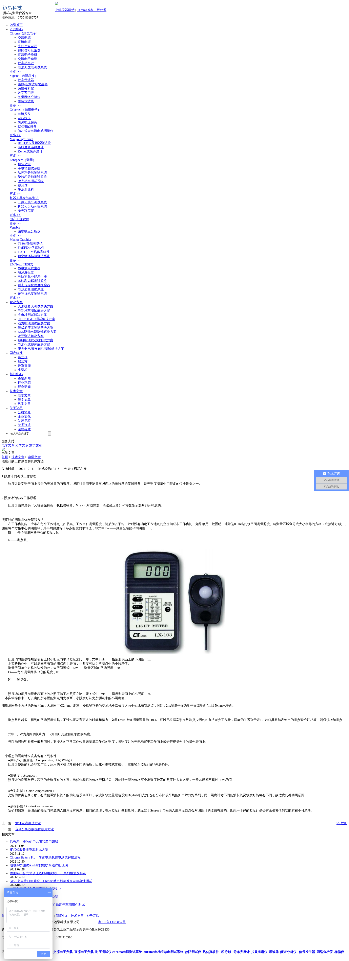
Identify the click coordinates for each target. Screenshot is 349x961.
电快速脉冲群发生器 (32, 276)
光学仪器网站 (65, 10)
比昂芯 (22, 370)
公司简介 (24, 412)
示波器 (274, 952)
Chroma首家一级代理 (91, 10)
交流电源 (24, 37)
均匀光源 (24, 164)
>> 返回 (341, 823)
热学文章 (24, 403)
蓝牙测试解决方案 (31, 336)
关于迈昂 (16, 408)
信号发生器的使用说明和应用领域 (34, 841)
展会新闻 (24, 387)
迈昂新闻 (24, 378)
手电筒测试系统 (29, 168)
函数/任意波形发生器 (33, 84)
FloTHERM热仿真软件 (34, 252)
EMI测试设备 (27, 126)
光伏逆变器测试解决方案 (35, 327)
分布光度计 (241, 952)
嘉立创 (22, 357)
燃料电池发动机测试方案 (35, 340)
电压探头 (24, 118)
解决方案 (16, 302)
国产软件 (16, 353)
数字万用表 (26, 92)
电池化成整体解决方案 (34, 344)
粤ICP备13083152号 (112, 922)
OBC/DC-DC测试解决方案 (36, 319)
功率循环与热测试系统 (34, 256)
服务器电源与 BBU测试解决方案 (41, 348)
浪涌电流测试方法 (28, 823)
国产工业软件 (19, 219)
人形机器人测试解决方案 (35, 306)
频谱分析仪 (26, 88)
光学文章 (24, 399)
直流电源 (24, 42)
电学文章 (24, 395)
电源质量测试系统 (31, 289)
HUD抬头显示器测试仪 (34, 143)
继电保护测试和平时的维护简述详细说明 (39, 865)
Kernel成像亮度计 (30, 151)
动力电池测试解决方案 (34, 323)
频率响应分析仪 (29, 231)
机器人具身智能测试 (24, 198)
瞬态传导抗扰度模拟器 (34, 285)
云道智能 (24, 365)
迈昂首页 (16, 25)
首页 (5, 457)
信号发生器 (307, 952)
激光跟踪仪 (26, 210)
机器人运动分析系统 (32, 206)
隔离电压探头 (27, 122)
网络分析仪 (324, 952)
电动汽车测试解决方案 (34, 310)
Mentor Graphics (20, 239)
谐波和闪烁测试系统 (32, 281)
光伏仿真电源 (27, 46)
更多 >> (15, 71)
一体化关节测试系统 (32, 202)
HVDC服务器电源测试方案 (29, 849)
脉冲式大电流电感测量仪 (35, 131)
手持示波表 (26, 101)
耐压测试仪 (103, 952)
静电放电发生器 (29, 268)
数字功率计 (26, 63)
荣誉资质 (24, 425)
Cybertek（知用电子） (25, 109)
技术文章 (16, 391)
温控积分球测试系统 (32, 172)
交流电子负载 (27, 59)
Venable (15, 227)
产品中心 (16, 29)
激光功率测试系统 (31, 181)
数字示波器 (26, 80)
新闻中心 (16, 374)
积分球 (22, 185)
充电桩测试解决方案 (32, 315)
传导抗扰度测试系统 (32, 293)
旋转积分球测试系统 (32, 177)
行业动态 (24, 382)
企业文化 (24, 416)
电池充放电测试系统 (32, 67)
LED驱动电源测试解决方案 (37, 331)
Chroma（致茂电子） (24, 33)
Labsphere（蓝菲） (23, 160)
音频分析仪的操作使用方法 (34, 829)
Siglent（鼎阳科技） (24, 75)
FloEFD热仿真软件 (31, 247)
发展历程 (24, 420)
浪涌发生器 (26, 272)
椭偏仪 (339, 952)
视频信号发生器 (29, 50)
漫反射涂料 (26, 189)
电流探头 (24, 114)
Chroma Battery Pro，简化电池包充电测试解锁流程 (45, 857)
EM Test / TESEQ (21, 264)
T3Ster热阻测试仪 (30, 243)
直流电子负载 (27, 54)
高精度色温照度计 (31, 147)
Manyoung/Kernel (21, 139)
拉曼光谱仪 (259, 952)
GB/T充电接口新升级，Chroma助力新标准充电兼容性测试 (51, 881)
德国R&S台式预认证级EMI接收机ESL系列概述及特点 (48, 873)
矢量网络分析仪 (29, 97)
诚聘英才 (24, 429)
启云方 (22, 361)
